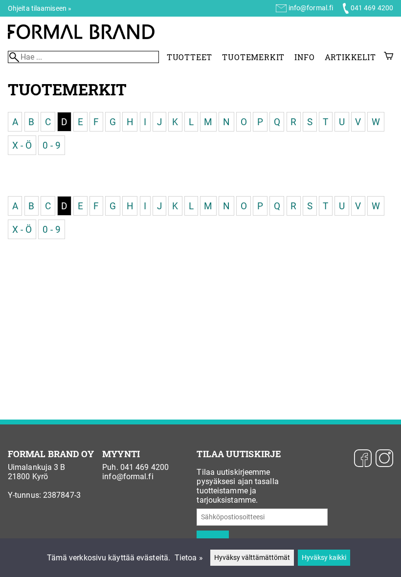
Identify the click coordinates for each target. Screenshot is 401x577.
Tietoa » (189, 557)
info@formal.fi (311, 8)
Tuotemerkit (253, 57)
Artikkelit (350, 57)
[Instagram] (384, 459)
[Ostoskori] (388, 57)
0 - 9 (52, 145)
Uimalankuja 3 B (37, 467)
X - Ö (22, 145)
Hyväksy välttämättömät (252, 558)
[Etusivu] (81, 36)
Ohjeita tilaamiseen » (39, 8)
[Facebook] (363, 459)
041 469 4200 (372, 8)
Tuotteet (189, 57)
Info (304, 57)
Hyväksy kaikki (324, 558)
